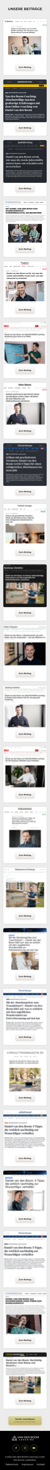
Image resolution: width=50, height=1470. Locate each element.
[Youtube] (34, 1448)
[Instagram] (25, 1448)
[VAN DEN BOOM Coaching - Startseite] (25, 1438)
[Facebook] (16, 1448)
